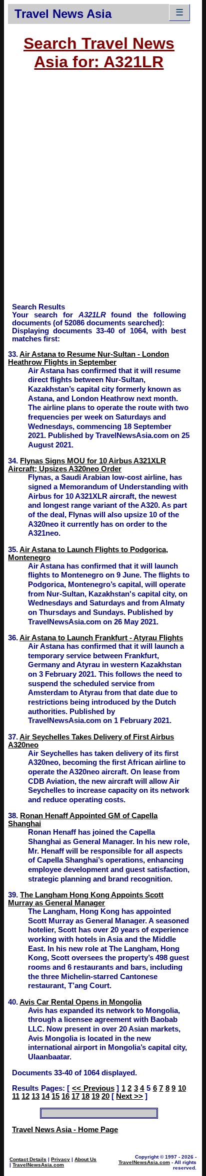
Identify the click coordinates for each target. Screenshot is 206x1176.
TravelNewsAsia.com (38, 1165)
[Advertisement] (103, 191)
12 (26, 1096)
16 (66, 1096)
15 (56, 1096)
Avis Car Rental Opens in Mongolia (81, 1002)
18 (86, 1096)
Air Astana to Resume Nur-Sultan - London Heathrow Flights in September (88, 358)
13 (36, 1096)
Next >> (129, 1096)
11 (16, 1096)
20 (106, 1096)
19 (96, 1096)
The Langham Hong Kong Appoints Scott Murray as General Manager (86, 899)
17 (76, 1096)
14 (46, 1096)
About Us (85, 1159)
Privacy (60, 1159)
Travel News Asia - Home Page (65, 1130)
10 (182, 1088)
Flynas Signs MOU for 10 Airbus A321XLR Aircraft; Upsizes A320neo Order (87, 465)
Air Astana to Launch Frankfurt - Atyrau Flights (101, 638)
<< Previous (93, 1088)
